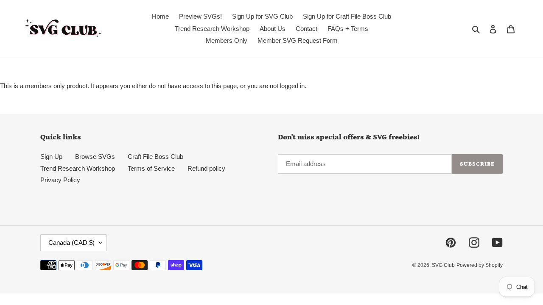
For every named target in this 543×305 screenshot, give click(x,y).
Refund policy (206, 168)
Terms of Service (151, 168)
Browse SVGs (95, 156)
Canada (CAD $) (71, 242)
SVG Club (443, 265)
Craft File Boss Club (155, 156)
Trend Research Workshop (77, 168)
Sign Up (51, 156)
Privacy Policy (60, 179)
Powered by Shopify (479, 265)
